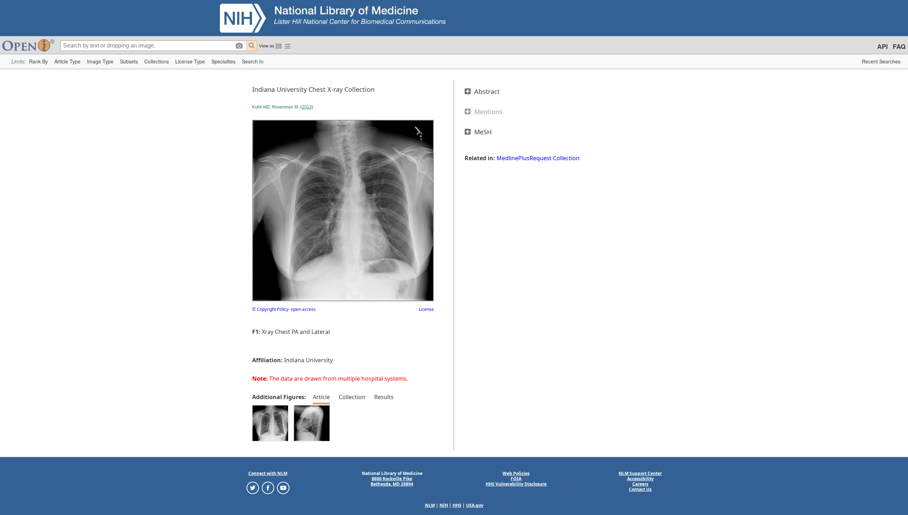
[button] (38, 61)
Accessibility (640, 479)
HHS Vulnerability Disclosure (516, 484)
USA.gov (474, 505)
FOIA (516, 479)
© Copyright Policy (270, 309)
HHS (457, 505)
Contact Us (640, 489)
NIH (443, 505)
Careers (640, 484)
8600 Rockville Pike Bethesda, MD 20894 (392, 481)
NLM (430, 505)
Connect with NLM (267, 473)
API (882, 46)
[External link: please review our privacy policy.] (253, 488)
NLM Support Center (640, 473)
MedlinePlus (513, 158)
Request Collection (555, 158)
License (426, 309)
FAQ (899, 46)
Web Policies (516, 473)
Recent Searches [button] (881, 61)
